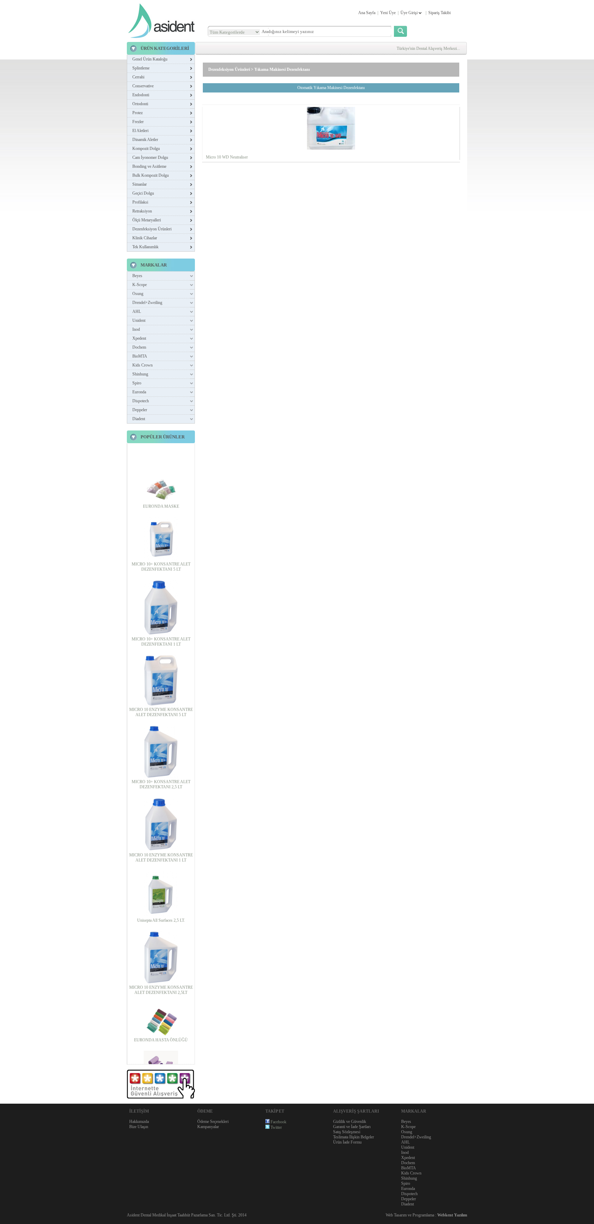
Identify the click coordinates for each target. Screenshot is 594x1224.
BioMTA (139, 356)
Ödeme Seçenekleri (213, 1121)
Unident (138, 320)
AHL (136, 311)
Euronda (139, 392)
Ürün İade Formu (347, 1142)
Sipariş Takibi (439, 12)
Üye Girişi (409, 12)
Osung (137, 293)
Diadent (138, 418)
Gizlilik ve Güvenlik (349, 1121)
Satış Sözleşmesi (346, 1131)
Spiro (136, 383)
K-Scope (139, 284)
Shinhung (140, 374)
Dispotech (140, 400)
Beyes (137, 275)
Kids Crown (142, 365)
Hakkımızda (139, 1121)
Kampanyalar (208, 1126)
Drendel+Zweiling (147, 302)
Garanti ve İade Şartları (352, 1126)
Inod (136, 329)
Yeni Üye (388, 12)
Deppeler (139, 409)
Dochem (139, 347)
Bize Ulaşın (138, 1126)
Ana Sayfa (366, 12)
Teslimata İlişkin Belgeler (353, 1137)
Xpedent (139, 338)
